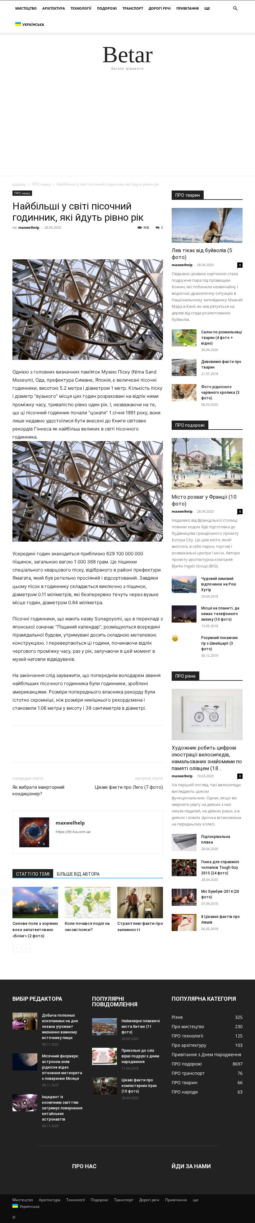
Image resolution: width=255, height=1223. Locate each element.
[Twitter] (33, 241)
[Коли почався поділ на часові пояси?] (87, 902)
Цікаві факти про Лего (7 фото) (129, 787)
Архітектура (53, 8)
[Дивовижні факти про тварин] (184, 367)
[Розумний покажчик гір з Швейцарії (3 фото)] (184, 638)
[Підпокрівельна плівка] (184, 842)
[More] (76, 241)
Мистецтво (26, 8)
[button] (235, 9)
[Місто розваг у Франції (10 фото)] (207, 463)
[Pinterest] (47, 241)
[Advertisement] (127, 129)
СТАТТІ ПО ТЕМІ (32, 874)
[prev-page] (16, 948)
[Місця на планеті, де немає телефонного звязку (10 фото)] (184, 614)
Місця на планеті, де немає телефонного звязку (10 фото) (220, 614)
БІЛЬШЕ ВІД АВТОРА (78, 874)
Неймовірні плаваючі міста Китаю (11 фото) (141, 1026)
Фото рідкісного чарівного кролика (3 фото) (220, 392)
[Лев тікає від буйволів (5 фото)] (207, 225)
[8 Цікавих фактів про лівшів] (184, 922)
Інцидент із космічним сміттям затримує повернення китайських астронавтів (62, 1108)
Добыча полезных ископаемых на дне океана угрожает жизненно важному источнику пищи (60, 1026)
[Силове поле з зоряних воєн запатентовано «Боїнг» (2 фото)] (35, 902)
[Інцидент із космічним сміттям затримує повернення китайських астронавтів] (24, 1102)
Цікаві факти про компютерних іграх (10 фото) (139, 1086)
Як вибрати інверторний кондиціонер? (38, 790)
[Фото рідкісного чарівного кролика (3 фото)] (184, 392)
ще (207, 8)
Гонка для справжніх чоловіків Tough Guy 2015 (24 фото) (220, 867)
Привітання (187, 8)
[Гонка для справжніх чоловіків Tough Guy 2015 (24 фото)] (184, 867)
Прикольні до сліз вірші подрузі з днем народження (140, 1056)
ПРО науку (41, 184)
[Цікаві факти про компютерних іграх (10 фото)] (104, 1085)
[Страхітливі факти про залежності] (140, 902)
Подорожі (107, 8)
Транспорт (133, 8)
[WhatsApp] (61, 241)
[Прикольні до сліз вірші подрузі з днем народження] (104, 1056)
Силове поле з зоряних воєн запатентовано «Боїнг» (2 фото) (35, 929)
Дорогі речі (160, 8)
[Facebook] (18, 241)
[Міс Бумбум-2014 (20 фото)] (184, 897)
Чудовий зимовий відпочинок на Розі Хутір (218, 584)
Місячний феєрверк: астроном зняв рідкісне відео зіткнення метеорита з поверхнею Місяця (62, 1067)
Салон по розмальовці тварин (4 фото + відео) (221, 338)
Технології (81, 8)
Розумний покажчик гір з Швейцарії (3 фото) (219, 643)
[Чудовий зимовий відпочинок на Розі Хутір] (184, 584)
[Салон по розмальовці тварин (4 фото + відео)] (184, 337)
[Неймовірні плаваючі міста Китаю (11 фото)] (104, 1026)
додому (19, 184)
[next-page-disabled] (26, 948)
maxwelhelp (28, 227)
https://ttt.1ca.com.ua (73, 832)
